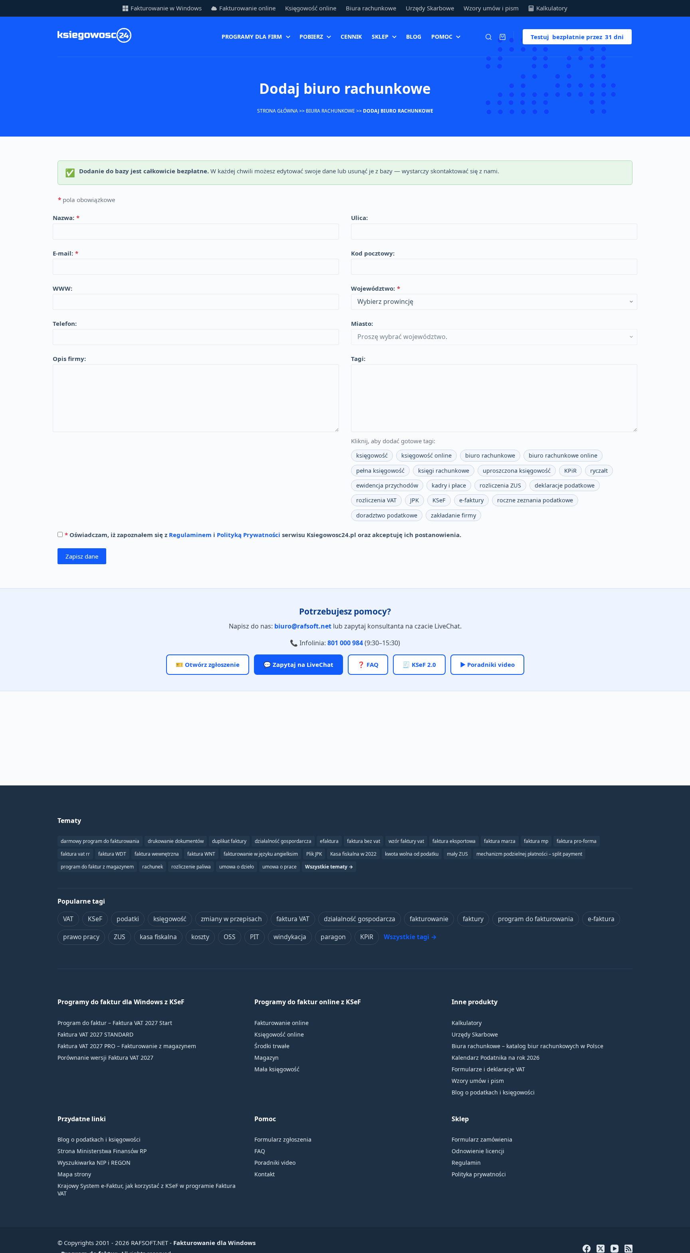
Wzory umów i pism (491, 8)
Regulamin (466, 1162)
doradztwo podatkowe (386, 515)
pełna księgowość (380, 470)
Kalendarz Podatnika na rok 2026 (495, 1057)
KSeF (439, 500)
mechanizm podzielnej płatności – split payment (529, 854)
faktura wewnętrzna (157, 854)
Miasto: (362, 323)
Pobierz (311, 36)
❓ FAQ (368, 664)
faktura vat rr (75, 854)
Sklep (380, 36)
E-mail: (65, 253)
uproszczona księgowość (517, 470)
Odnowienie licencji (478, 1151)
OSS (230, 936)
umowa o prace (279, 866)
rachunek (152, 866)
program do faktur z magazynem (97, 866)
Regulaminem (190, 535)
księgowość (372, 455)
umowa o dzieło (236, 866)
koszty (200, 936)
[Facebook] (587, 1249)
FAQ (259, 1151)
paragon (333, 936)
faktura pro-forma (577, 841)
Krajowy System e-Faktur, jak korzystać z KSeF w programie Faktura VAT (147, 1189)
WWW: (62, 288)
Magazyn (266, 1057)
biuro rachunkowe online (563, 455)
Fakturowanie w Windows (166, 8)
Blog (413, 36)
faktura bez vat (363, 841)
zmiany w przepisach (231, 918)
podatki (128, 918)
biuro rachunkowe (490, 455)
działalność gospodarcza (359, 918)
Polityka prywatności (479, 1174)
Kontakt (264, 1174)
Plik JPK (314, 854)
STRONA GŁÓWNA (277, 110)
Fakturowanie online (247, 8)
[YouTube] (615, 1249)
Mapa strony (74, 1174)
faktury (473, 918)
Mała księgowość (276, 1069)
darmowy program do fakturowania (100, 841)
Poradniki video (274, 1162)
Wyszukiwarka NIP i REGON (94, 1162)
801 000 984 (345, 642)
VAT (68, 918)
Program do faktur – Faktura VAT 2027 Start (115, 1023)
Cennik (351, 36)
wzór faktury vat (406, 841)
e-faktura (601, 918)
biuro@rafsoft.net (302, 626)
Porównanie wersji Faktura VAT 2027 (105, 1057)
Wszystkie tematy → (329, 866)
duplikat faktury (229, 841)
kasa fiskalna (158, 936)
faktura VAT (292, 918)
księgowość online (426, 455)
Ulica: (359, 218)
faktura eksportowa (454, 841)
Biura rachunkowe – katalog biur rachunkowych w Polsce (527, 1046)
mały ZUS (457, 854)
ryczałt (599, 470)
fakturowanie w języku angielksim (261, 854)
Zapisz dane (81, 556)
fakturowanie (429, 918)
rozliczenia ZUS (500, 485)
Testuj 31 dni (577, 37)
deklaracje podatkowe (565, 485)
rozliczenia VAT (376, 500)
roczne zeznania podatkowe (535, 500)
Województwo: (375, 288)
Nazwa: (66, 218)
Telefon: (65, 323)
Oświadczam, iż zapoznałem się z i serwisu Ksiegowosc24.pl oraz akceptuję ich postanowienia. (263, 535)
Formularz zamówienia (482, 1139)
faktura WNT (201, 854)
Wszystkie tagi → (410, 936)
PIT (254, 936)
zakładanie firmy (453, 515)
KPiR (570, 470)
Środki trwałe (271, 1046)
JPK (414, 500)
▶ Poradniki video (487, 664)
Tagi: (358, 359)
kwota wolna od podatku (411, 854)
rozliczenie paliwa (191, 866)
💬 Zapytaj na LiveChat (298, 664)
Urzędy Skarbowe (430, 8)
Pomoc (441, 36)
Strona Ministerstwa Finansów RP (102, 1151)
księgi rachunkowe (443, 470)
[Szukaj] (489, 37)
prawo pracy (81, 936)
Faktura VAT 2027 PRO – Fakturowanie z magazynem (127, 1046)
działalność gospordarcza (283, 841)
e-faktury (471, 500)
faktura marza (500, 841)
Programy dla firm (252, 36)
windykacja (290, 936)
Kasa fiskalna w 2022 (353, 854)
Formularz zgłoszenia (282, 1139)
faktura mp (536, 841)
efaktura (329, 841)
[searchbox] (494, 302)
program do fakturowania (535, 918)
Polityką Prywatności (248, 535)
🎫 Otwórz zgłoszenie (208, 664)
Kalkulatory (551, 8)
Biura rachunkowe (371, 8)
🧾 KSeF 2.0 (419, 664)
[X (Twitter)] (601, 1249)
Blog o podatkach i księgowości (493, 1092)
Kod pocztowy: (373, 253)
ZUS (119, 936)
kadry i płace (449, 485)
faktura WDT (112, 854)
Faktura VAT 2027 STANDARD (95, 1034)
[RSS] (628, 1249)
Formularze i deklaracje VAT (488, 1069)
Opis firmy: (69, 359)
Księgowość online (310, 8)
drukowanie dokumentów (176, 841)
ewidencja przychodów (387, 485)
